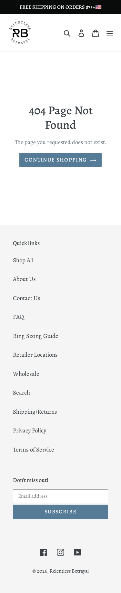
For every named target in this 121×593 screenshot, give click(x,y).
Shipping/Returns (35, 412)
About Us (24, 279)
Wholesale (26, 374)
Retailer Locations (35, 355)
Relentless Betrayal (69, 571)
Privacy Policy (29, 430)
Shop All (23, 260)
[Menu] (110, 33)
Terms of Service (33, 449)
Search (21, 392)
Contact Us (26, 298)
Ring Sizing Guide (35, 336)
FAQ (18, 317)
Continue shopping (55, 159)
